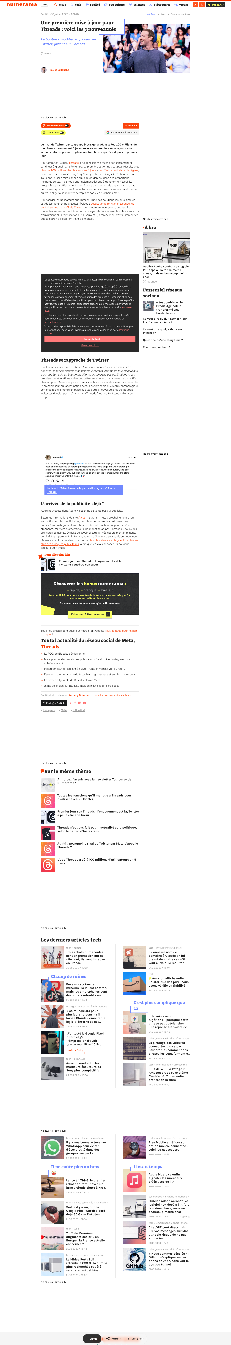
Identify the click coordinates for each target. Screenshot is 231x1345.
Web (163, 14)
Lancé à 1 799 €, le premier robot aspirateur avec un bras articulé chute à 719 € (86, 1184)
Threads (74, 163)
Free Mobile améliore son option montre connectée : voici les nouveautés (168, 1146)
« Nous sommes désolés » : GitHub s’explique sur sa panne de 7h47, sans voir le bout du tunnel (169, 1259)
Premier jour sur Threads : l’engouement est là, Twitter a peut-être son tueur (90, 562)
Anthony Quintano (79, 695)
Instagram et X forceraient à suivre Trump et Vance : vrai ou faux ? (84, 669)
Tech (153, 14)
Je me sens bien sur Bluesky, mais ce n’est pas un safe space (81, 686)
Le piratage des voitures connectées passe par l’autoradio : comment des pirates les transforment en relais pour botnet (169, 1048)
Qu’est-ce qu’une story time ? (163, 340)
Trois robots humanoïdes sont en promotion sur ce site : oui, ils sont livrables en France (86, 957)
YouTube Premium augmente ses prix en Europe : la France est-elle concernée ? (85, 1238)
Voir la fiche (75, 1050)
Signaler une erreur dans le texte (112, 695)
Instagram (49, 710)
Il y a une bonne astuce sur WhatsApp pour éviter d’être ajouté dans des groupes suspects (86, 1148)
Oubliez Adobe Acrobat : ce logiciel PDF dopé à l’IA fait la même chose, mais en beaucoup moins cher (166, 272)
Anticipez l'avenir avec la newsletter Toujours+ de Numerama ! (94, 781)
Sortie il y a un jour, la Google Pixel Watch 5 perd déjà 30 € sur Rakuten (85, 1210)
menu (44, 4)
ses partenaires (52, 322)
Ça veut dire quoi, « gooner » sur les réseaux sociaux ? (165, 320)
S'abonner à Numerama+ (87, 614)
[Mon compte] (195, 4)
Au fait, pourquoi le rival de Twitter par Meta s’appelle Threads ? (97, 845)
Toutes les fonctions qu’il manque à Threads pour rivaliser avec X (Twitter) (94, 797)
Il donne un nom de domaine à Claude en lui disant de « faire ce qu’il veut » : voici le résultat (167, 957)
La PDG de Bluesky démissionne (64, 654)
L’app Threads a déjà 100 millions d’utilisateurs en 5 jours (96, 861)
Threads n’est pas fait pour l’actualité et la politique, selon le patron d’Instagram (97, 829)
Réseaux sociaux (180, 14)
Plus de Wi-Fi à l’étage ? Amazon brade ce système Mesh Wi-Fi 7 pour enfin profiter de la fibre (168, 1074)
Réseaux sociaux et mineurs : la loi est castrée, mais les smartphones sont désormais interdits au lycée (86, 990)
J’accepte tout (92, 339)
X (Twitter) (79, 710)
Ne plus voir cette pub (53, 117)
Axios (81, 517)
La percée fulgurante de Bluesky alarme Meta (72, 680)
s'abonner (217, 4)
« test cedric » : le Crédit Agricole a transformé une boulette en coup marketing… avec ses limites (172, 308)
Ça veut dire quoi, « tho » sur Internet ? (162, 331)
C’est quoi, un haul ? (157, 347)
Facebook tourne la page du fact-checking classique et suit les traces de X (89, 674)
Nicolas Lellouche (59, 69)
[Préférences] (202, 4)
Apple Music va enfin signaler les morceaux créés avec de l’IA (165, 1178)
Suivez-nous (131, 125)
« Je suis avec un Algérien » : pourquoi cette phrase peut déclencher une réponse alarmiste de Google (168, 1021)
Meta (64, 710)
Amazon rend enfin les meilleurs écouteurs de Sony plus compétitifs (83, 1066)
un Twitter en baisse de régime (119, 170)
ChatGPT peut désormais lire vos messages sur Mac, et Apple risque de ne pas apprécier (169, 1233)
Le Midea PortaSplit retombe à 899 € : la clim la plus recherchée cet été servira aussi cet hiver (86, 1265)
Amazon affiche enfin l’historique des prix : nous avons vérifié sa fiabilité (169, 982)
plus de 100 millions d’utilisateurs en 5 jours (68, 170)
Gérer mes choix (90, 345)
